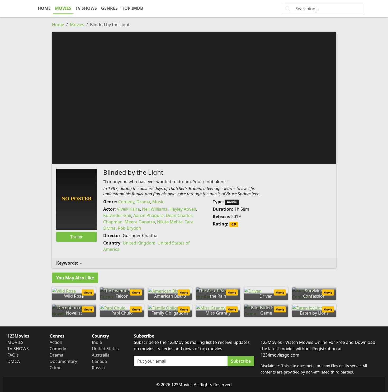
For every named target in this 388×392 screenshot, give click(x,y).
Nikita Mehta (170, 222)
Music (158, 202)
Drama (143, 202)
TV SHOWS (86, 8)
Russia (98, 368)
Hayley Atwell (182, 209)
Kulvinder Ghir (117, 215)
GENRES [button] (109, 8)
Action (56, 342)
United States (105, 349)
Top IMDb (132, 8)
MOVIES (63, 8)
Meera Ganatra (140, 222)
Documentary (63, 361)
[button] (194, 97)
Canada (99, 361)
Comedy (126, 202)
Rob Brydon (129, 228)
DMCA (13, 361)
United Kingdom (139, 243)
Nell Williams (154, 209)
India (97, 342)
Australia (101, 355)
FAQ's (13, 355)
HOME (44, 8)
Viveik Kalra (128, 209)
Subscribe (241, 361)
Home (58, 24)
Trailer (76, 237)
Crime (55, 368)
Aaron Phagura (148, 215)
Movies (77, 24)
